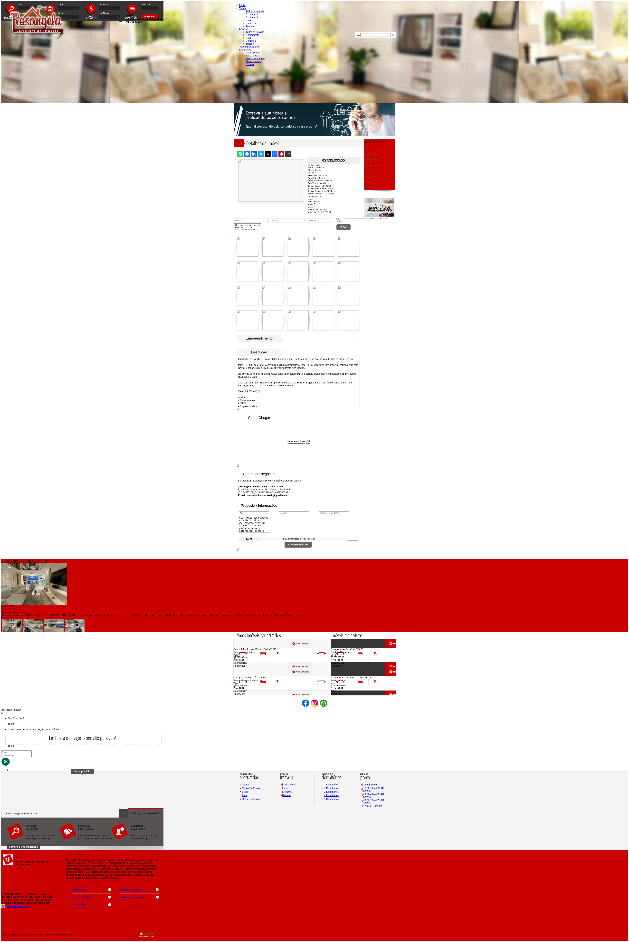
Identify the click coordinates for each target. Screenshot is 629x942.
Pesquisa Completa (255, 58)
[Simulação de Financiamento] (379, 219)
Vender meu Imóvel (249, 46)
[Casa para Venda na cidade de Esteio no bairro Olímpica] (343, 647)
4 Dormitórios (331, 795)
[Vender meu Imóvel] (85, 841)
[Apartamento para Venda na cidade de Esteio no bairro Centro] (34, 603)
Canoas (246, 784)
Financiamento (253, 61)
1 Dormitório (331, 784)
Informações (245, 49)
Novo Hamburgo (251, 799)
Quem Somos (253, 52)
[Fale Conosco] (33, 841)
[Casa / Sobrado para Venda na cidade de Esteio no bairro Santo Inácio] (245, 647)
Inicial (242, 5)
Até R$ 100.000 (371, 784)
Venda (242, 8)
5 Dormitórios (331, 799)
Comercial (251, 23)
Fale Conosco (253, 55)
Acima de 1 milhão (372, 805)
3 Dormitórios (331, 791)
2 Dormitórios (331, 788)
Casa (248, 20)
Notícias (250, 64)
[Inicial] (36, 42)
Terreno (250, 26)
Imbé (244, 795)
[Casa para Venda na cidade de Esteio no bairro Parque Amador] (245, 675)
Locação (243, 29)
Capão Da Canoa (251, 788)
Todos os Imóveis (255, 11)
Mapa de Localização (18, 906)
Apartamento (252, 14)
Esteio (245, 791)
